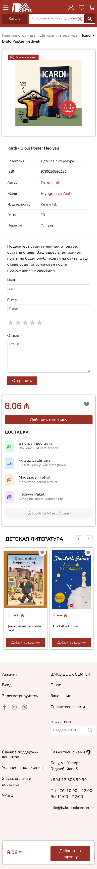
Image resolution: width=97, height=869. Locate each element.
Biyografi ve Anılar (57, 193)
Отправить (22, 380)
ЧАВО (7, 795)
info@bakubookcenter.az (72, 807)
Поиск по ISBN (60, 722)
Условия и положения (22, 767)
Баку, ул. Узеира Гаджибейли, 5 (65, 766)
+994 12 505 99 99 (68, 780)
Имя (11, 280)
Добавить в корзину (48, 420)
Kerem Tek (50, 182)
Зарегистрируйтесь (20, 696)
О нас (55, 685)
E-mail (13, 300)
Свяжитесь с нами (67, 707)
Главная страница (19, 35)
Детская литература (34, 539)
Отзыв (13, 335)
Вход (6, 685)
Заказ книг (60, 696)
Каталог (15, 18)
